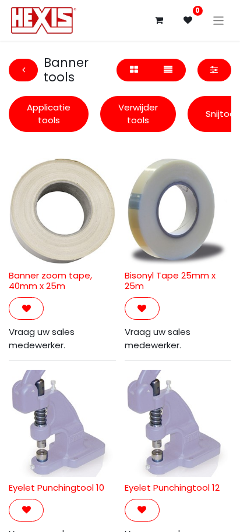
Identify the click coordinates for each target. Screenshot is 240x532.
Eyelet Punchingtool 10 (56, 487)
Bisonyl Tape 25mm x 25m (170, 280)
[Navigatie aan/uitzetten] (219, 20)
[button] (26, 308)
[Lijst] (168, 70)
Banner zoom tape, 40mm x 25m (50, 280)
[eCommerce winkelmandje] (159, 20)
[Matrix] (134, 70)
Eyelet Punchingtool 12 (172, 487)
